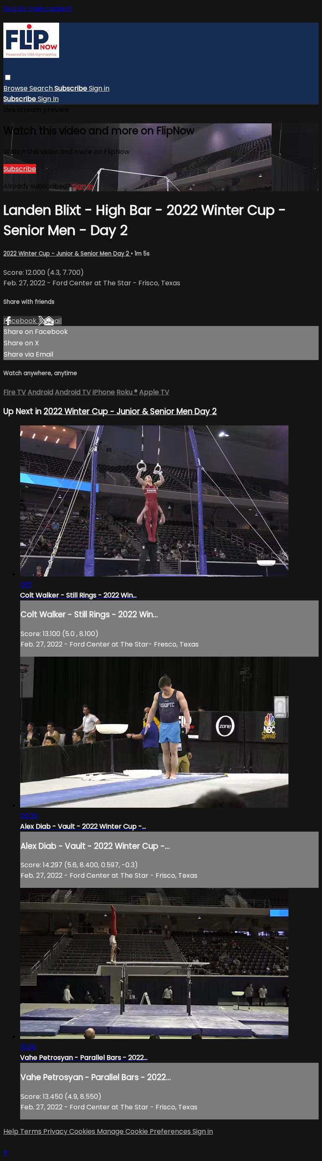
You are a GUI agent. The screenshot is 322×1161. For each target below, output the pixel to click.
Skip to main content (37, 8)
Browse (16, 88)
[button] (7, 77)
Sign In (48, 99)
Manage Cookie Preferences (144, 1131)
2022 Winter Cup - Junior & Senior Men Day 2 (67, 254)
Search (42, 88)
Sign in (99, 88)
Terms (31, 1131)
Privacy (56, 1131)
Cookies (83, 1131)
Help (11, 1131)
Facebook (20, 321)
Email (53, 321)
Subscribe (19, 169)
